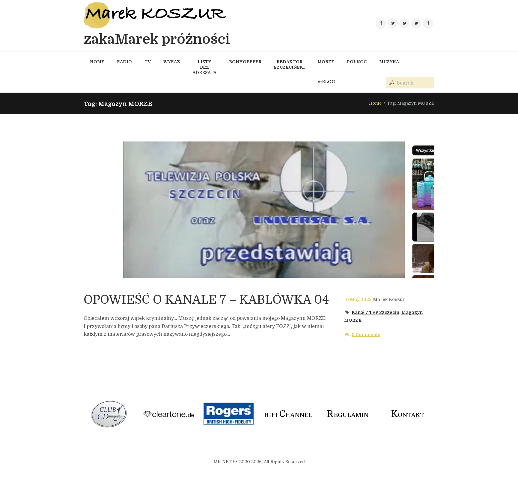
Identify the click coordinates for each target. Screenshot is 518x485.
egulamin (347, 415)
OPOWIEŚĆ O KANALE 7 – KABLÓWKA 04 (206, 300)
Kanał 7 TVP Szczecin (375, 312)
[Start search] (391, 83)
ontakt (407, 415)
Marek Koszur (389, 299)
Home (375, 103)
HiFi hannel (288, 415)
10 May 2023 (358, 299)
